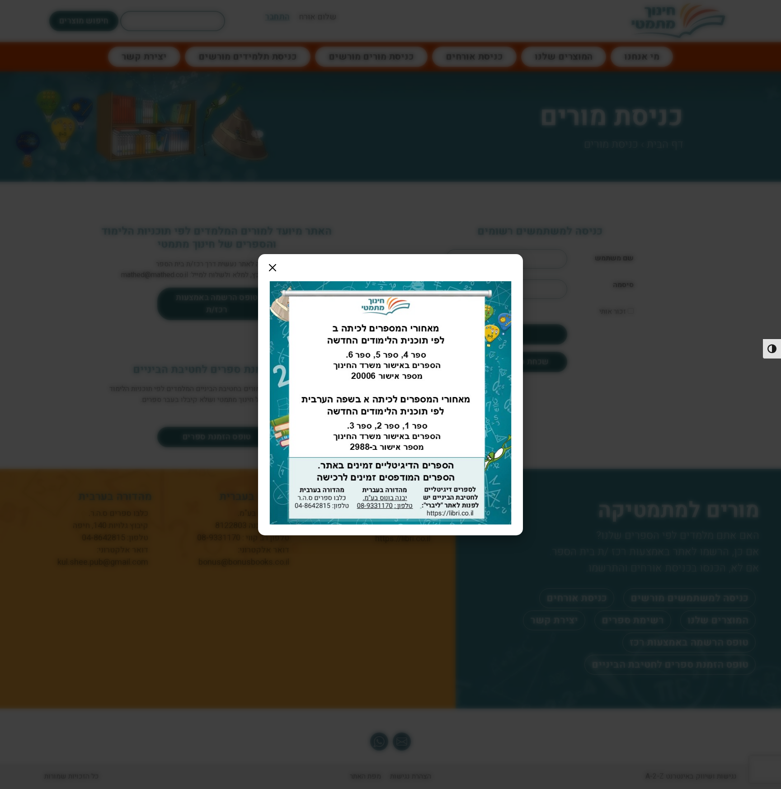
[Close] (272, 267)
